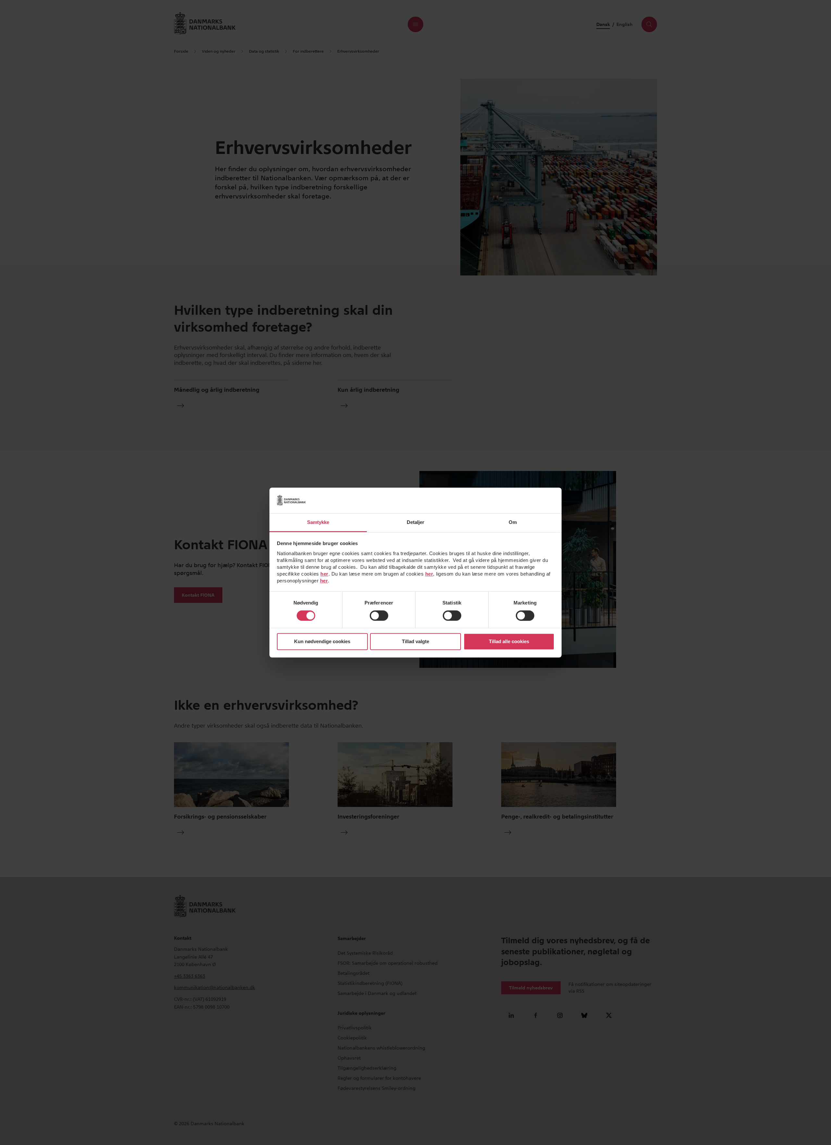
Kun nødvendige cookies (322, 641)
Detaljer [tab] (416, 522)
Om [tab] (513, 522)
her (324, 574)
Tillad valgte (415, 641)
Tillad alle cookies (509, 641)
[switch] (379, 615)
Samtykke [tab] (318, 522)
